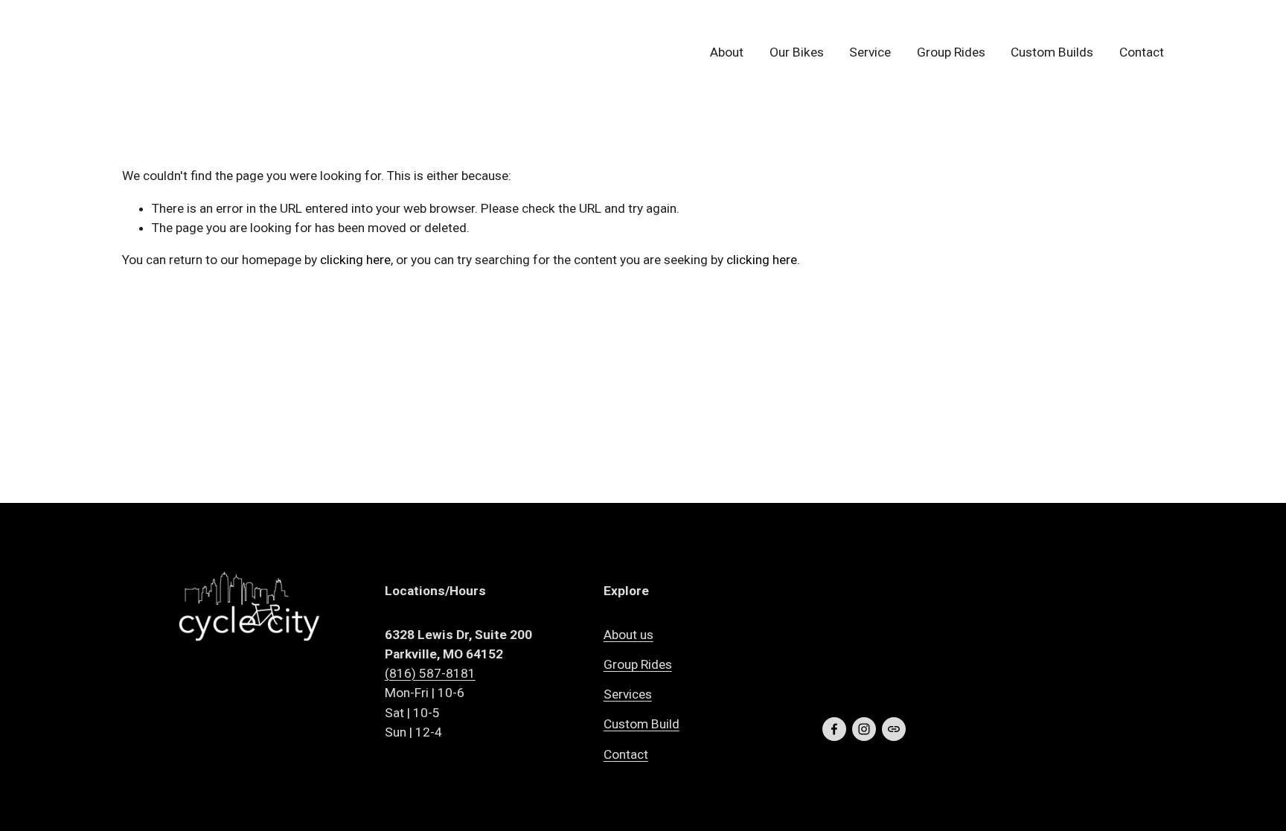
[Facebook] (834, 729)
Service (870, 52)
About (726, 52)
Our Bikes (797, 52)
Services (628, 694)
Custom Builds (1052, 52)
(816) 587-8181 (430, 673)
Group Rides (951, 52)
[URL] (894, 729)
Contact (1141, 52)
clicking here (355, 259)
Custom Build (641, 723)
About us (628, 634)
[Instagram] (864, 729)
